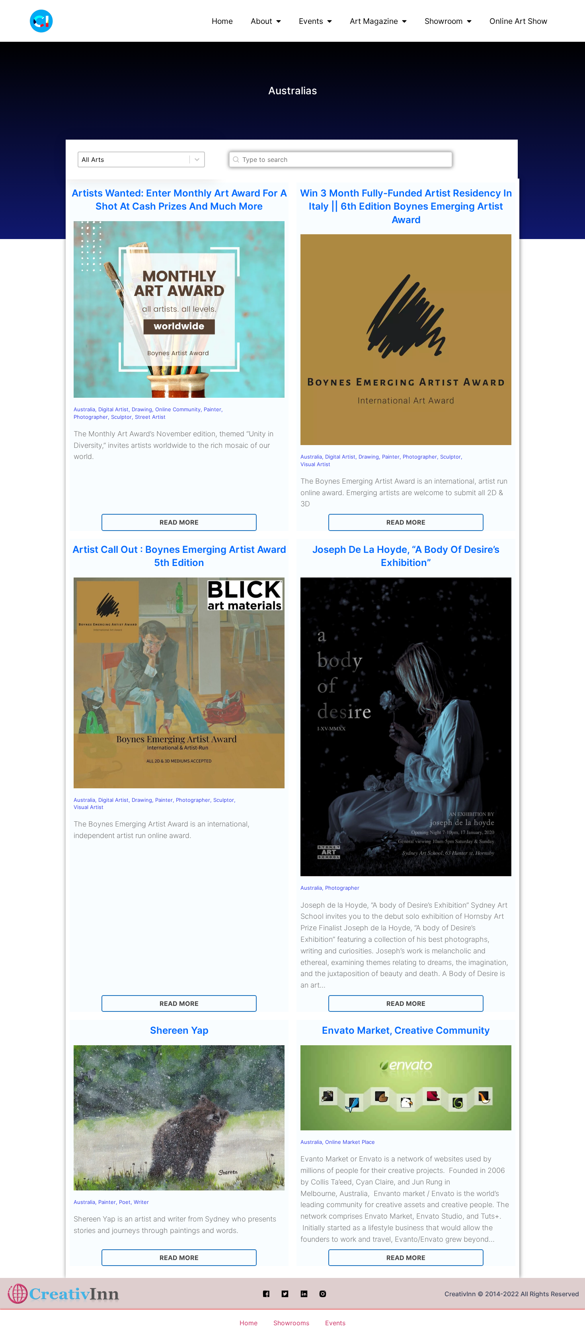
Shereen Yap (179, 1030)
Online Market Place (350, 1142)
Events (311, 21)
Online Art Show (518, 21)
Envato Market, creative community (406, 1030)
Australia (84, 409)
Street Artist (150, 417)
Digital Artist (113, 409)
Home (222, 21)
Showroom (444, 21)
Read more (179, 522)
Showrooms (291, 1323)
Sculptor (121, 417)
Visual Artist (315, 464)
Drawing (142, 409)
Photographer (91, 417)
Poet (125, 1202)
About (261, 21)
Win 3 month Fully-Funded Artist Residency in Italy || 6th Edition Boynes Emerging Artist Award (406, 206)
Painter (212, 409)
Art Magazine (374, 21)
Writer (141, 1202)
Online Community (178, 409)
